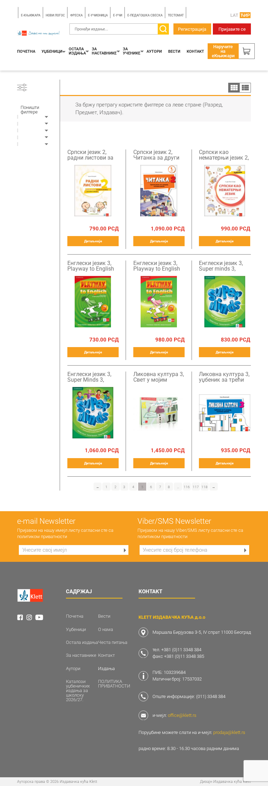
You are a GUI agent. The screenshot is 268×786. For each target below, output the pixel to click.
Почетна (26, 51)
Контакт (195, 51)
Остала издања (77, 51)
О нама (105, 629)
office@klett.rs (182, 715)
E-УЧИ (117, 15)
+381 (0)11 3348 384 (181, 649)
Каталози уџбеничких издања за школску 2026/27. (78, 690)
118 (204, 487)
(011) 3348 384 (210, 696)
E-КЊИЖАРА (30, 15)
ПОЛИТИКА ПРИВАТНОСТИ (114, 683)
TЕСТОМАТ (176, 15)
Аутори (154, 51)
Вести (174, 51)
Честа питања (112, 642)
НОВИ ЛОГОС (55, 15)
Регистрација (192, 29)
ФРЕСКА (76, 15)
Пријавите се (232, 29)
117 (196, 487)
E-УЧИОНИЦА (98, 15)
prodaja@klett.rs (229, 732)
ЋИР (245, 15)
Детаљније (93, 241)
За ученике (131, 51)
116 (187, 487)
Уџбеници (52, 51)
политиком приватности (42, 536)
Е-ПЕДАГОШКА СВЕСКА (145, 15)
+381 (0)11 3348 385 (184, 656)
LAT (234, 15)
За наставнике (104, 51)
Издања (106, 668)
